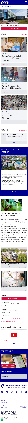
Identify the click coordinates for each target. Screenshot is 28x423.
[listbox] (14, 138)
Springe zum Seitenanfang (22, 407)
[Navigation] (26, 2)
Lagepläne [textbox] (5, 376)
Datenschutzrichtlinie (23, 267)
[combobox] (14, 376)
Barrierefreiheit (4, 407)
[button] (13, 142)
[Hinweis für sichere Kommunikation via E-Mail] (25, 298)
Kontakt (2, 398)
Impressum (3, 400)
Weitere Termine (23, 130)
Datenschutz (4, 402)
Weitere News (23, 34)
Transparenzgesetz (5, 405)
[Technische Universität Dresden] (5, 2)
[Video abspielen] (14, 255)
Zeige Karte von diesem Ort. (9, 307)
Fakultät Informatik (7, 7)
